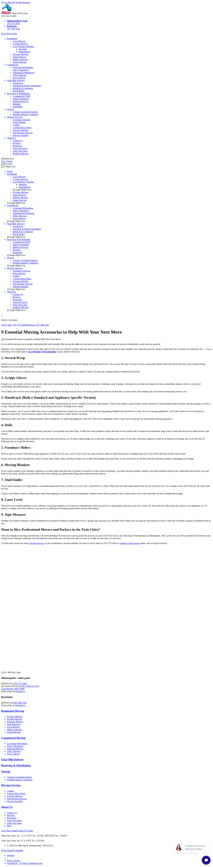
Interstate (23, 49)
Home (10, 171)
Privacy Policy (13, 860)
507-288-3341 (13, 27)
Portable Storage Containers (25, 114)
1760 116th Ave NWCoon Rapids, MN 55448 (20, 687)
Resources (17, 146)
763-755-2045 (17, 22)
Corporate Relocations (23, 67)
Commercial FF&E (21, 96)
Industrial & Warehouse (23, 72)
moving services (36, 543)
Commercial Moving (13, 737)
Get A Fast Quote (9, 33)
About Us (11, 138)
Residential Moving (12, 710)
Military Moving (20, 59)
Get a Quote (6, 161)
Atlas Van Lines (20, 151)
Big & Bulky (19, 91)
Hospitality (18, 106)
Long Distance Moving (23, 46)
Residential (12, 38)
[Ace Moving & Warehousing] (15, 2)
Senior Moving (20, 62)
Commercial (12, 65)
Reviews (17, 143)
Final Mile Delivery (16, 80)
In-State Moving (20, 44)
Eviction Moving (20, 54)
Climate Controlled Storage (25, 112)
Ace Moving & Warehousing (42, 351)
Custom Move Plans (22, 127)
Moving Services (14, 117)
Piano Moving (19, 122)
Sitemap (10, 855)
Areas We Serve (20, 148)
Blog (9, 826)
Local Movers (19, 41)
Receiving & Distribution (18, 93)
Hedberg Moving (21, 153)
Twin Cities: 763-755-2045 (13, 325)
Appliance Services (21, 119)
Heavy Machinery (21, 70)
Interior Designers (21, 99)
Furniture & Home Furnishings (27, 85)
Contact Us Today (25, 831)
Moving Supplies (20, 135)
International (24, 51)
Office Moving (19, 75)
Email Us (21, 691)
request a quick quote (129, 543)
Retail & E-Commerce (23, 88)
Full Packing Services (23, 133)
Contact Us (18, 140)
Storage (10, 109)
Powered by (13, 863)
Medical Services (20, 101)
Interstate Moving (15, 721)
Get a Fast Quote (9, 831)
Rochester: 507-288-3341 (37, 325)
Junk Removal (19, 57)
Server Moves (19, 78)
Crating (16, 125)
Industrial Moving (15, 749)
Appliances (18, 83)
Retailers (17, 104)
